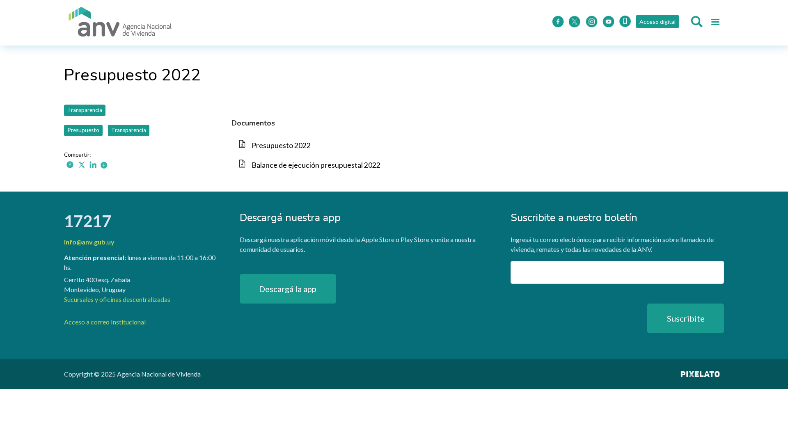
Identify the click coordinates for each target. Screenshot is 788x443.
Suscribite (686, 318)
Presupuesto (83, 130)
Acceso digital (657, 21)
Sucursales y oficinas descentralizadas (117, 299)
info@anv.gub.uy (89, 242)
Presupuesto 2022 (281, 145)
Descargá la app (287, 289)
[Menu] (715, 23)
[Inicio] (120, 22)
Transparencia (84, 110)
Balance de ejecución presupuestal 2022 (316, 165)
